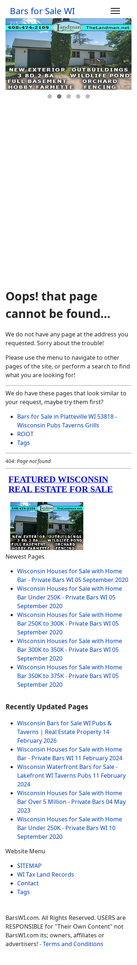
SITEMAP (29, 866)
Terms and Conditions (73, 944)
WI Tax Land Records (45, 874)
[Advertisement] (68, 211)
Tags (23, 443)
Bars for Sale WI (42, 11)
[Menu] (115, 11)
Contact (28, 883)
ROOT (25, 434)
